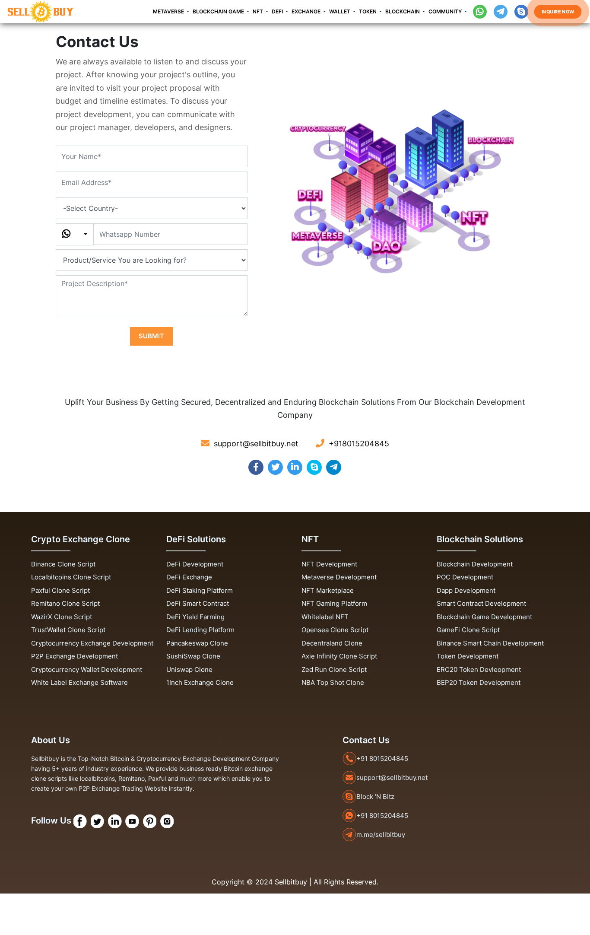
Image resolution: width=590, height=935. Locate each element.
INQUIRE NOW (557, 11)
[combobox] (75, 234)
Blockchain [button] (403, 11)
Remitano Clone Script (65, 603)
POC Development (465, 577)
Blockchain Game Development (484, 617)
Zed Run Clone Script (334, 669)
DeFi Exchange (189, 577)
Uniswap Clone (189, 669)
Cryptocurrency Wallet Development (86, 669)
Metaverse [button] (169, 11)
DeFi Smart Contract (197, 603)
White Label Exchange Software (79, 682)
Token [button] (368, 11)
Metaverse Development (339, 577)
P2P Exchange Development (74, 656)
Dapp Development (466, 590)
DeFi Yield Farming (195, 617)
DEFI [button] (278, 11)
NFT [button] (258, 11)
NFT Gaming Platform (334, 603)
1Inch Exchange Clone (200, 682)
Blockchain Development (475, 564)
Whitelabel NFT (325, 617)
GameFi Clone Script (468, 630)
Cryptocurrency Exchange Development (92, 643)
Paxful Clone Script (60, 590)
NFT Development (329, 564)
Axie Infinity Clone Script (339, 656)
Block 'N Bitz (375, 796)
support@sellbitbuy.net (392, 777)
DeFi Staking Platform (199, 590)
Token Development (467, 656)
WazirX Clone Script (61, 617)
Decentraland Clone (331, 643)
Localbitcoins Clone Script (71, 577)
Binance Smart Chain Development (490, 643)
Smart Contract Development (481, 603)
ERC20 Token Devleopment (479, 669)
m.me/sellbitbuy (380, 834)
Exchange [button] (307, 11)
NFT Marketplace (327, 590)
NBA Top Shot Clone (332, 682)
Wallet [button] (340, 11)
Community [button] (445, 11)
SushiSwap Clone (193, 656)
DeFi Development (194, 564)
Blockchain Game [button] (219, 11)
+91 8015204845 (382, 758)
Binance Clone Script (63, 564)
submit (151, 336)
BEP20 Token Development (478, 682)
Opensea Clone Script (334, 630)
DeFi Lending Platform (200, 630)
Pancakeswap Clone (197, 643)
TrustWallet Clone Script (68, 630)
